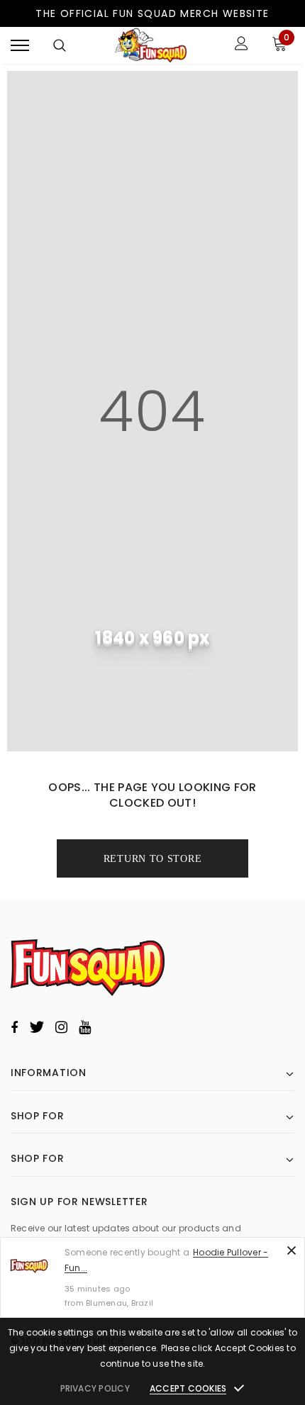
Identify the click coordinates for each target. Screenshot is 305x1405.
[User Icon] (241, 45)
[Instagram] (61, 1027)
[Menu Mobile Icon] (20, 45)
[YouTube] (85, 1027)
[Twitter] (36, 1027)
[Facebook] (14, 1027)
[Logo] (151, 45)
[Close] (291, 1250)
